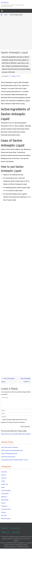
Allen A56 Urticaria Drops (8, 456)
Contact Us (4, 527)
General (3, 474)
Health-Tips (4, 484)
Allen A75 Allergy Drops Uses (9, 453)
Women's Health (5, 518)
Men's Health (4, 499)
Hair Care (3, 477)
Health (5, 14)
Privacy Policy (15, 527)
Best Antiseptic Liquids (26, 379)
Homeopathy (5, 493)
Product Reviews (6, 508)
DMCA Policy (15, 532)
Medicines (4, 496)
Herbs (3, 487)
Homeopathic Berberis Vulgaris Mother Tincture (14, 459)
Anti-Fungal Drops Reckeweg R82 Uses (12, 450)
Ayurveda (4, 471)
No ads (3, 502)
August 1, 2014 (16, 76)
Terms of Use (5, 532)
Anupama (6, 76)
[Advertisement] (16, 32)
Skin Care (4, 515)
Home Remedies (6, 490)
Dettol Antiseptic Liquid (8, 379)
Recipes (3, 512)
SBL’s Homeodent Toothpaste (9, 447)
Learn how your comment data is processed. (16, 433)
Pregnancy (4, 505)
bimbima (5, 2)
